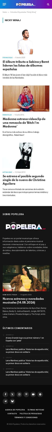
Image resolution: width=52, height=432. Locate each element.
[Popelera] (26, 4)
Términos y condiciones (26, 417)
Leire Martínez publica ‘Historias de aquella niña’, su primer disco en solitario (27, 350)
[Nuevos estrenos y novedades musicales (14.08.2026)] (26, 278)
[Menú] (4, 4)
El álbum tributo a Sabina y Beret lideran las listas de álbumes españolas (26, 66)
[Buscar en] (48, 4)
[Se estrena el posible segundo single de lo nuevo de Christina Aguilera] (26, 156)
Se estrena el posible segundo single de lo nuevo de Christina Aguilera (24, 180)
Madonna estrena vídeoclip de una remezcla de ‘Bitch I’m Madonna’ (24, 123)
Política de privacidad (31, 414)
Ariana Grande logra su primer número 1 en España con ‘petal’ (25, 339)
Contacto (12, 414)
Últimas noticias (36, 410)
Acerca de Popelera (15, 410)
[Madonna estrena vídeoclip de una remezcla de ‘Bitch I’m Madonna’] (26, 98)
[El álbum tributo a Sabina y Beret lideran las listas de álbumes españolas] (26, 41)
